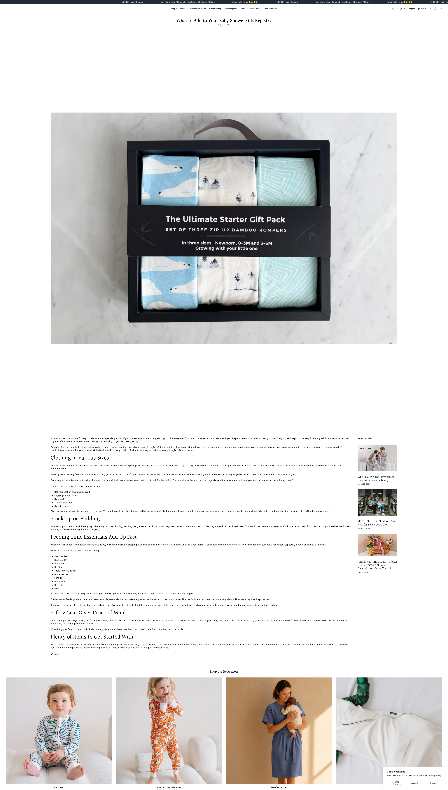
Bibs (56, 588)
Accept (414, 783)
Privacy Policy (435, 775)
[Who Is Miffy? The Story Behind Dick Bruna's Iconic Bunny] (377, 458)
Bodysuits (59, 492)
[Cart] (440, 9)
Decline (433, 783)
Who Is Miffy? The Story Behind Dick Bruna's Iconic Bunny (376, 479)
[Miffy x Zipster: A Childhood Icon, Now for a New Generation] (377, 502)
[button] (178, 9)
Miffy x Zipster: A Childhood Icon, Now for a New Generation (377, 523)
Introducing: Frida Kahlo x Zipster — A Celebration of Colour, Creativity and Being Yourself (377, 565)
